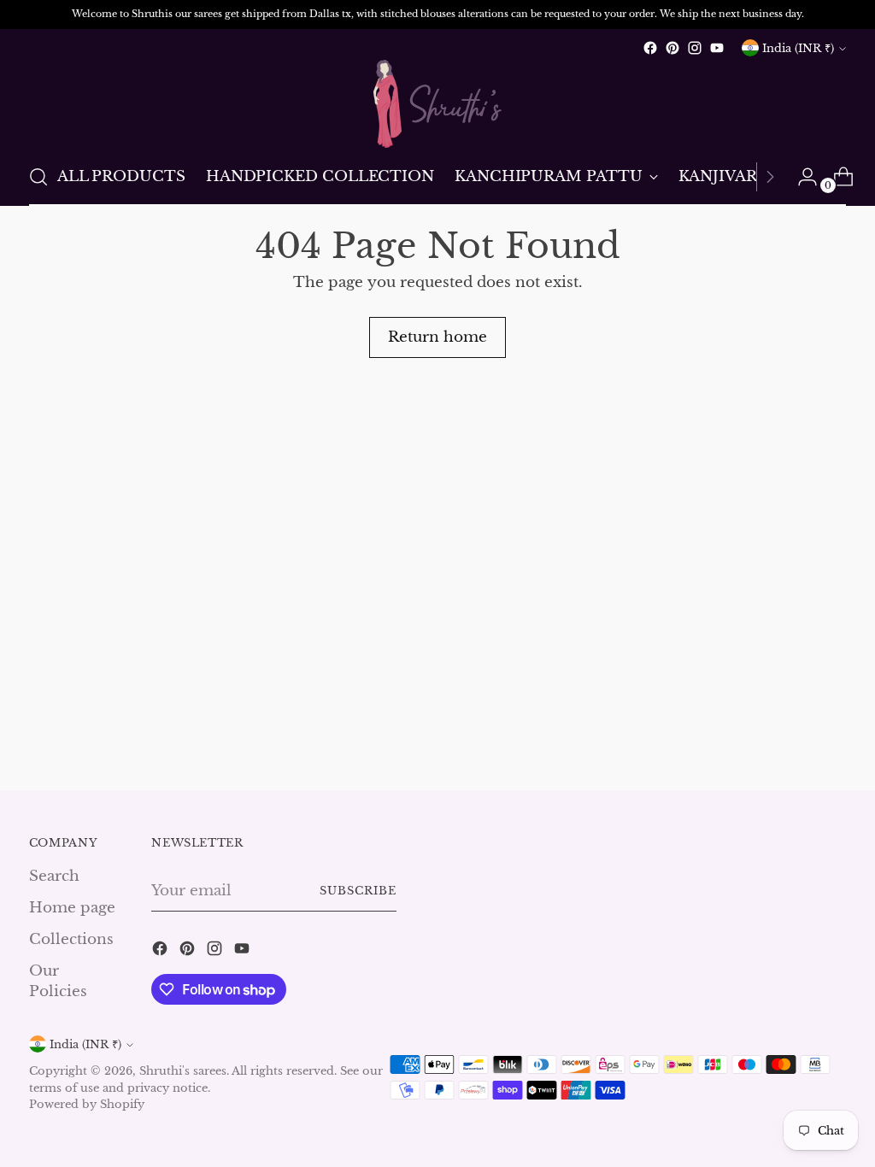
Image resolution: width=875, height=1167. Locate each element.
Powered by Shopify (86, 1104)
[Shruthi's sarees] (437, 104)
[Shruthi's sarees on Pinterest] (672, 48)
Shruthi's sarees (182, 1070)
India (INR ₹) (798, 48)
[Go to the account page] (801, 177)
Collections (71, 938)
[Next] (770, 177)
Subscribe (358, 890)
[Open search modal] (38, 177)
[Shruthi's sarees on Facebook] (650, 48)
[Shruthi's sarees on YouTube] (717, 48)
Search (54, 875)
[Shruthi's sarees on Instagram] (694, 48)
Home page (72, 907)
